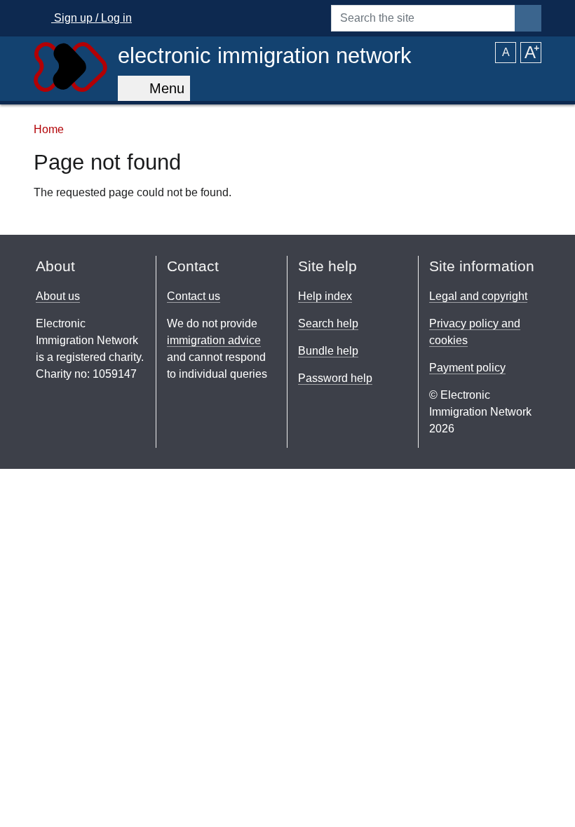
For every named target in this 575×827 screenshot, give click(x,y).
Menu (162, 88)
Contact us (193, 296)
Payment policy (467, 368)
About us (58, 296)
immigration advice (214, 340)
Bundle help (328, 351)
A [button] (506, 52)
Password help (335, 378)
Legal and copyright (478, 296)
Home (49, 129)
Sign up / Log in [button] (91, 18)
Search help (328, 323)
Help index (325, 296)
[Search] (528, 18)
